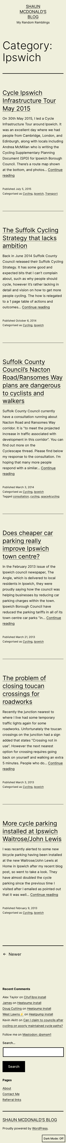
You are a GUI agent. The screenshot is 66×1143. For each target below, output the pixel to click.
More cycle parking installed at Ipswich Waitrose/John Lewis (32, 831)
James (7, 1003)
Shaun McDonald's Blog (33, 11)
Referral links (12, 1099)
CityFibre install (35, 997)
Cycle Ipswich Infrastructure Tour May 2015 (29, 100)
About (7, 1088)
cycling (34, 496)
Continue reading (36, 307)
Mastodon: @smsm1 (37, 1034)
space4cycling (50, 496)
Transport (51, 193)
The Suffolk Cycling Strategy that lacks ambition (30, 238)
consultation (21, 496)
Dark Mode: (51, 1138)
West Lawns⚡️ (13, 1014)
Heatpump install (29, 1003)
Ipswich (39, 193)
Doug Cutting (12, 1008)
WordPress (40, 1128)
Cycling (27, 193)
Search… (9, 1043)
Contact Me (11, 1094)
